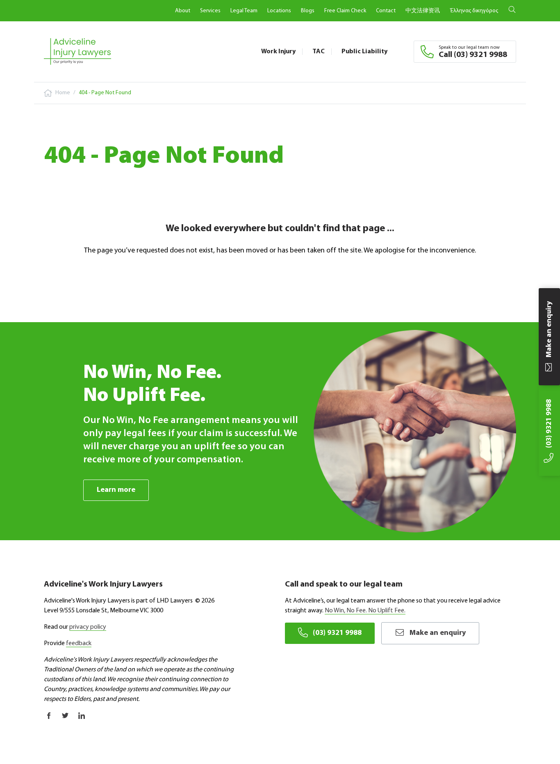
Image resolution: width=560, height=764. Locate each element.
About (182, 11)
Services (210, 11)
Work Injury (278, 51)
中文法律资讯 (422, 11)
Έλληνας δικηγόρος (474, 11)
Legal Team (243, 11)
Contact (386, 11)
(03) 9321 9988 (337, 633)
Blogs (307, 11)
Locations (279, 11)
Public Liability (364, 51)
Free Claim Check (345, 11)
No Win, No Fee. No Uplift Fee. (365, 610)
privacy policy (87, 627)
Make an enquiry (438, 633)
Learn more (116, 490)
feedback (78, 643)
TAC (318, 51)
